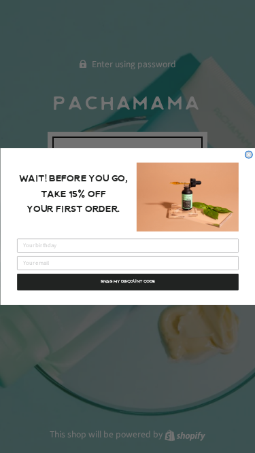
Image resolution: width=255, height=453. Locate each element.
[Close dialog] (248, 154)
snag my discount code (128, 282)
